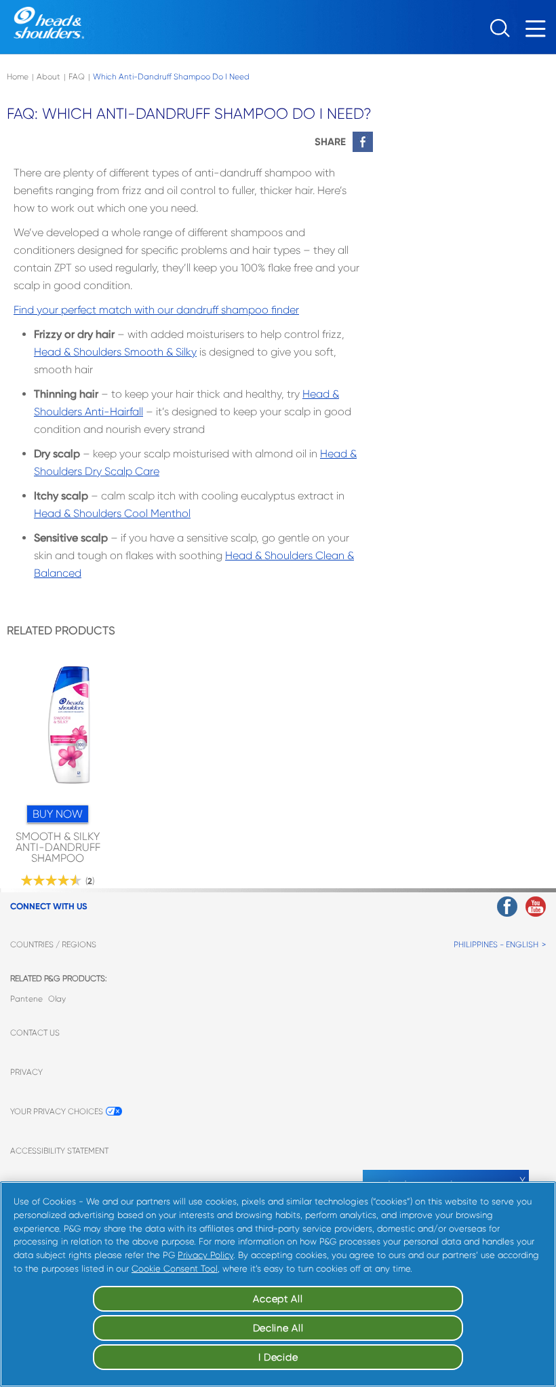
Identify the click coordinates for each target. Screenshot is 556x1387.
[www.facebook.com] (507, 906)
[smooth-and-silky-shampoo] (68, 729)
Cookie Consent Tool (175, 1269)
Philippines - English (496, 944)
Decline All (278, 1328)
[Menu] (539, 32)
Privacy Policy (205, 1255)
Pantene (26, 999)
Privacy (26, 1072)
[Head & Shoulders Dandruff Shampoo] (49, 23)
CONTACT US (35, 1033)
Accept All (277, 1298)
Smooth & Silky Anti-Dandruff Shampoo (58, 847)
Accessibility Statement (59, 1151)
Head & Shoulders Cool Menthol (112, 513)
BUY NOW (58, 814)
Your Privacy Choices (56, 1111)
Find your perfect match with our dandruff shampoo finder (156, 309)
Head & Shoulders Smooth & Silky (115, 351)
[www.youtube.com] (535, 906)
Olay (57, 999)
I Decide (278, 1357)
